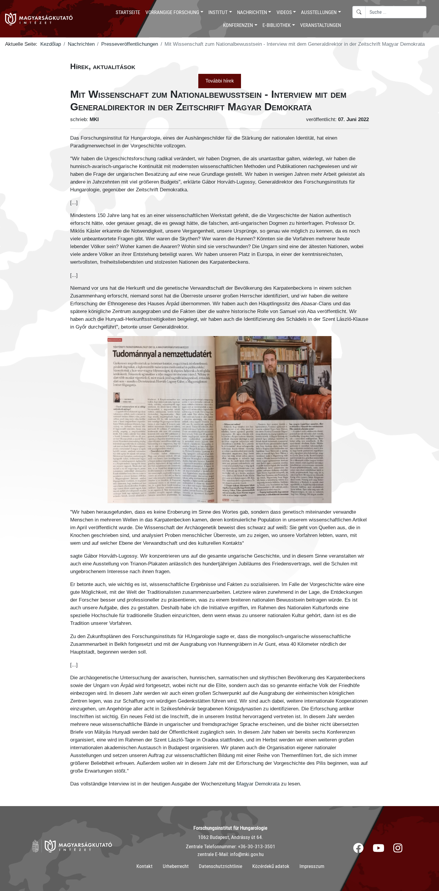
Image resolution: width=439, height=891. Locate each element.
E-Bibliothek (277, 25)
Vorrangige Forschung (172, 12)
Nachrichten (252, 12)
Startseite (128, 12)
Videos (284, 12)
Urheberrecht (176, 866)
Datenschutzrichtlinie (220, 866)
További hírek (219, 80)
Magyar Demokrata (258, 784)
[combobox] (395, 12)
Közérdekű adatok (270, 866)
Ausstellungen (319, 12)
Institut (218, 12)
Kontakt (144, 866)
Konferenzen (238, 25)
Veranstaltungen (320, 25)
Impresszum (312, 866)
